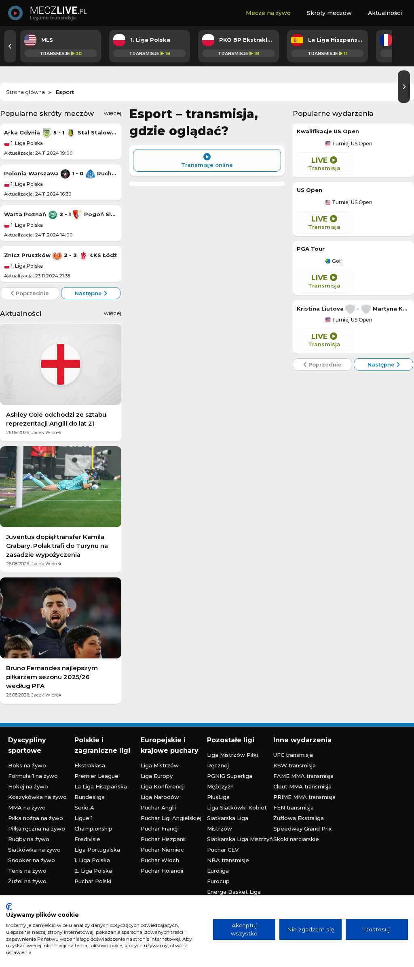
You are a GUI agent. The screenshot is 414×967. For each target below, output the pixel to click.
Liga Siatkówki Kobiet (237, 807)
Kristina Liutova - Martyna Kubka (353, 308)
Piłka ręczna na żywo (36, 828)
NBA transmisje (228, 860)
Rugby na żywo (28, 839)
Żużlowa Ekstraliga (298, 818)
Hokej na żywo (28, 786)
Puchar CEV (223, 849)
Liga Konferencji (163, 786)
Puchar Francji (160, 828)
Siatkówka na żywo (34, 849)
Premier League (96, 776)
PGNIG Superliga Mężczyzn (229, 781)
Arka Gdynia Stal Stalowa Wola (60, 132)
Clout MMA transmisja (302, 786)
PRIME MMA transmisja (304, 797)
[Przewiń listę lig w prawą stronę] (404, 86)
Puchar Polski (92, 881)
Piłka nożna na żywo (35, 818)
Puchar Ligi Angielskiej (171, 818)
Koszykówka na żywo (37, 797)
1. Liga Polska (26, 143)
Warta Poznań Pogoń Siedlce (60, 214)
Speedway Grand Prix (302, 828)
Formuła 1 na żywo (33, 776)
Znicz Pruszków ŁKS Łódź (60, 255)
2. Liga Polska (93, 870)
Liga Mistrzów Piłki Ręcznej (232, 760)
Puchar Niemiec (162, 849)
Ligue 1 (83, 818)
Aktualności (385, 13)
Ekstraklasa (89, 765)
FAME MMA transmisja (303, 776)
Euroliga (218, 870)
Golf (336, 261)
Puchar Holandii (162, 870)
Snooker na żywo (31, 860)
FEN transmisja (293, 807)
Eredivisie (87, 839)
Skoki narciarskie (296, 839)
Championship (93, 828)
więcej (112, 113)
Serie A (84, 807)
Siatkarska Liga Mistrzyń (240, 839)
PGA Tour (311, 248)
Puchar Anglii (158, 807)
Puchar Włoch (160, 860)
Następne (89, 293)
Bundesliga (89, 797)
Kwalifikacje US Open (328, 131)
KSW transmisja (294, 765)
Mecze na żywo (268, 13)
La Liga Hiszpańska (100, 786)
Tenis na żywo (27, 870)
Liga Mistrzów (160, 765)
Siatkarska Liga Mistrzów (227, 823)
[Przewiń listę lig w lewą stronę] (10, 46)
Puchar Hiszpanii (163, 839)
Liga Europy (157, 776)
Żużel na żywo (27, 881)
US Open (309, 190)
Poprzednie (31, 293)
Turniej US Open (351, 144)
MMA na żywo (27, 807)
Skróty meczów (329, 13)
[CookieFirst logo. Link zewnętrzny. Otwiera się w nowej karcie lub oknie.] (9, 906)
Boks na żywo (27, 765)
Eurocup (218, 881)
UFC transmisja (293, 755)
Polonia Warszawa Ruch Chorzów (60, 173)
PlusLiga (218, 797)
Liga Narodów (160, 797)
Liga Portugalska (97, 849)
